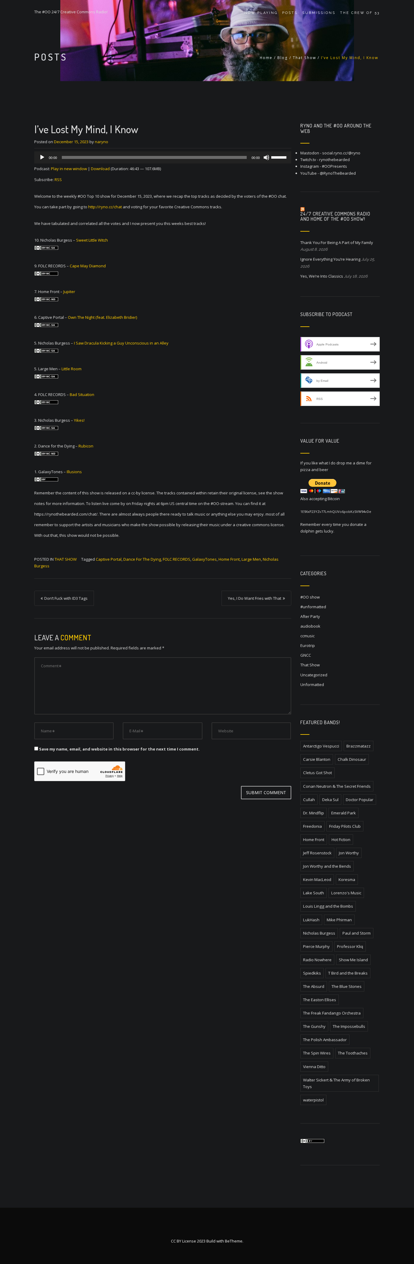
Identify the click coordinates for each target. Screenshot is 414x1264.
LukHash (311, 919)
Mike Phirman (339, 919)
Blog (282, 57)
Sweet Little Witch (92, 240)
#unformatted (313, 606)
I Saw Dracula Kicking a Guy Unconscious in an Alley (121, 343)
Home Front (229, 559)
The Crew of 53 (360, 13)
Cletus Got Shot (317, 772)
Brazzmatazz (358, 746)
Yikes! (79, 420)
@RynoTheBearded (338, 173)
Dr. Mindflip (313, 813)
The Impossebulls (349, 1026)
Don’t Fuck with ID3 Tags (66, 598)
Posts (290, 13)
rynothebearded (334, 159)
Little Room (72, 368)
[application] (162, 157)
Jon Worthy (349, 853)
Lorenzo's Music (346, 893)
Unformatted (312, 684)
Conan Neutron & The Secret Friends (337, 786)
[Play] (42, 157)
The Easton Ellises (319, 999)
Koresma (347, 879)
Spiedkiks (312, 973)
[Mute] (266, 157)
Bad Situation (82, 394)
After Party (310, 616)
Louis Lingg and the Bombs (328, 906)
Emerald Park (343, 813)
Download (100, 168)
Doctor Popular (359, 799)
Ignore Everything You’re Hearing (330, 259)
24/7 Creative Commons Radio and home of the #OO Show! (335, 216)
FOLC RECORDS (176, 559)
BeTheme (233, 1241)
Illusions (74, 471)
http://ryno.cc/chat (105, 207)
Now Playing (261, 13)
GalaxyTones (204, 559)
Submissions (319, 13)
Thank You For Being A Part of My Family (336, 242)
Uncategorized (313, 675)
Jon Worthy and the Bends (327, 866)
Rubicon (85, 446)
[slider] (279, 156)
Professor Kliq (350, 946)
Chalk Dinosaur (352, 759)
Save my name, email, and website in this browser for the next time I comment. (119, 749)
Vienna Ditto (314, 1066)
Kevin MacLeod (317, 879)
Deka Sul (330, 799)
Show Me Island (353, 959)
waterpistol (313, 1100)
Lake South (313, 893)
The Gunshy (314, 1026)
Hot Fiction (341, 839)
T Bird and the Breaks (348, 973)
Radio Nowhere (317, 959)
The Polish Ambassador (325, 1039)
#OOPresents (334, 166)
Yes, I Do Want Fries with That (254, 598)
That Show (304, 57)
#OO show (310, 597)
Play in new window (69, 168)
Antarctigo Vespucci (321, 746)
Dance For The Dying (142, 559)
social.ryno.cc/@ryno (341, 153)
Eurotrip (307, 645)
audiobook (310, 626)
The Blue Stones (347, 986)
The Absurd (313, 986)
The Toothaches (353, 1053)
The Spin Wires (317, 1053)
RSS (58, 179)
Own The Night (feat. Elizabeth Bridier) (102, 317)
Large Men (251, 559)
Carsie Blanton (316, 759)
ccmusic (307, 636)
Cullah (309, 799)
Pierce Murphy (316, 946)
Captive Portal (109, 559)
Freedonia (312, 826)
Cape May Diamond (88, 266)
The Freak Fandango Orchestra (332, 1013)
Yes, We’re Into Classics (321, 276)
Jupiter (69, 291)
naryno (101, 141)
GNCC (305, 655)
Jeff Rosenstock (317, 853)
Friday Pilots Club (345, 826)
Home (266, 57)
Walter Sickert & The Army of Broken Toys (336, 1083)
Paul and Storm (356, 933)
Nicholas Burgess (319, 933)
